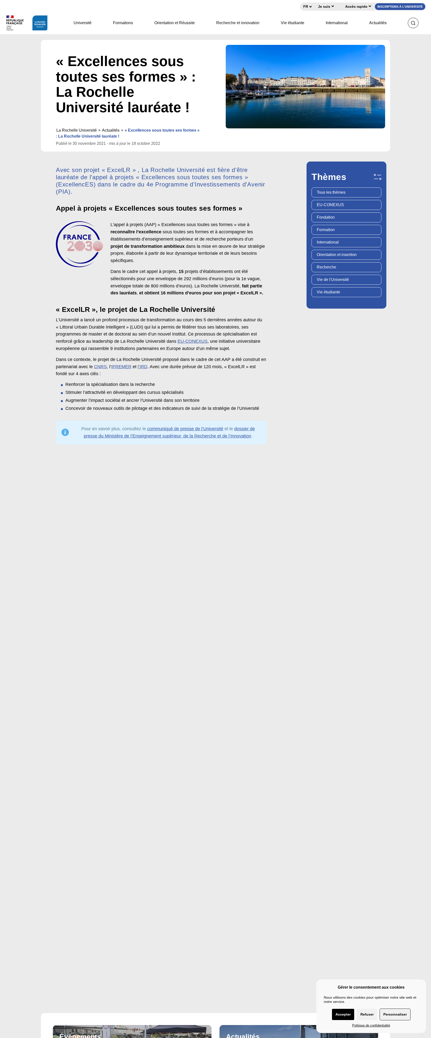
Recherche (326, 267)
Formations (123, 23)
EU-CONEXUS (193, 341)
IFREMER (121, 366)
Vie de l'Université (333, 279)
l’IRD (142, 366)
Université (83, 23)
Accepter (343, 1014)
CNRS (100, 366)
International (337, 23)
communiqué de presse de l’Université (185, 428)
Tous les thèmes (331, 192)
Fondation (326, 217)
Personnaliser (395, 1014)
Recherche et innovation (237, 23)
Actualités (378, 23)
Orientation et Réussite (174, 23)
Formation (326, 230)
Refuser (367, 1014)
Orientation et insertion (337, 255)
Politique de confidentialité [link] (371, 1025)
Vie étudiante (292, 23)
